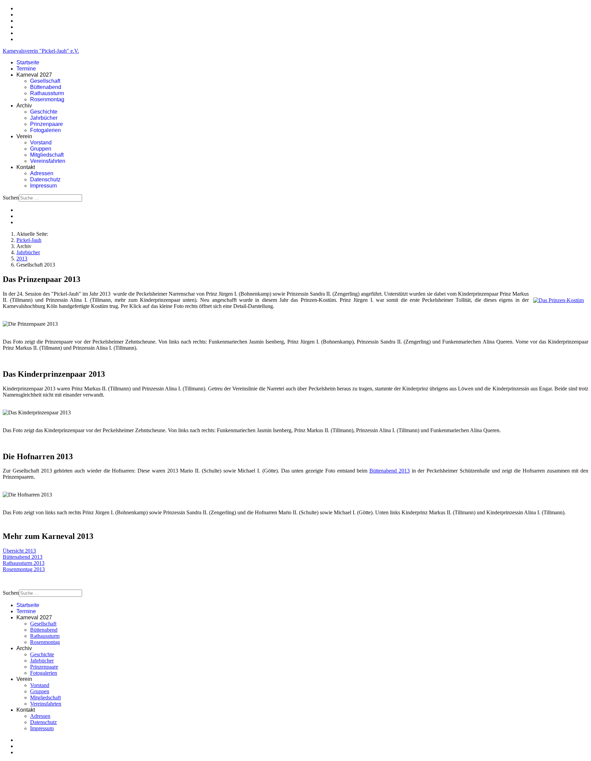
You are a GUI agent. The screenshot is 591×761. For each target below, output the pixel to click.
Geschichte (43, 112)
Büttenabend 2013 (389, 471)
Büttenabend (45, 87)
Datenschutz (45, 179)
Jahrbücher (43, 118)
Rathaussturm (47, 93)
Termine (26, 69)
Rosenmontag (47, 99)
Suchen (11, 198)
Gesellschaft (45, 81)
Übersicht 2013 (19, 551)
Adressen (41, 173)
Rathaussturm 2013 (23, 563)
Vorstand (41, 142)
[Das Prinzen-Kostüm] (558, 300)
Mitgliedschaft (47, 155)
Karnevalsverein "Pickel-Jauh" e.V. (41, 51)
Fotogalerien (45, 130)
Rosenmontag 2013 (24, 569)
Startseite (27, 62)
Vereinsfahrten (47, 161)
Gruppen (40, 149)
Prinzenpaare (46, 124)
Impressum (43, 186)
